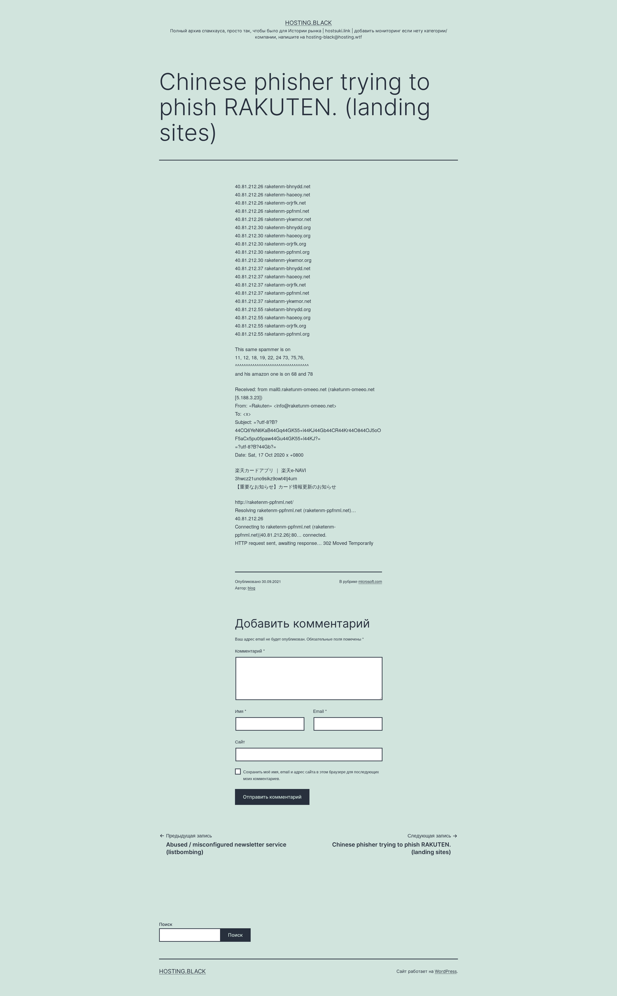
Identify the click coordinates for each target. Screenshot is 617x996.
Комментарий (250, 651)
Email (320, 711)
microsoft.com (370, 581)
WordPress (446, 971)
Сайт (240, 741)
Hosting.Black (308, 22)
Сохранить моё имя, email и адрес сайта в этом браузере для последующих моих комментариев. (311, 775)
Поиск (165, 924)
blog (251, 588)
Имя (240, 711)
